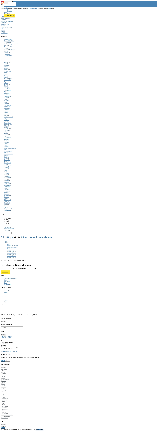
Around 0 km (10, 250)
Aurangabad (7, 123)
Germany (3, 387)
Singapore (4, 407)
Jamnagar (7, 198)
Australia (3, 370)
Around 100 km (11, 251)
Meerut (6, 103)
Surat (6, 74)
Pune (6, 72)
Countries (6, 293)
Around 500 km (11, 257)
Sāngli (6, 171)
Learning (3, 31)
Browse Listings (8, 6)
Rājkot (6, 111)
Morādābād (7, 158)
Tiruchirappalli (8, 151)
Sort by (9, 244)
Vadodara (7, 93)
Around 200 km (11, 253)
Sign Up (9, 11)
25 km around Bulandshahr (36, 237)
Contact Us (7, 291)
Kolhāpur (7, 191)
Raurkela (7, 180)
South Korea (4, 409)
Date (8, 248)
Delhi (6, 63)
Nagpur (6, 81)
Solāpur (6, 126)
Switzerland (4, 413)
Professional (7, 230)
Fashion (3, 25)
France (3, 385)
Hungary (3, 390)
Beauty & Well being (6, 27)
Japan (2, 395)
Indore (6, 83)
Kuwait (3, 397)
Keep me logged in (7, 348)
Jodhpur (6, 131)
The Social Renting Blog (10, 278)
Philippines (4, 400)
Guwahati (7, 134)
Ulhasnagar (7, 189)
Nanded (6, 179)
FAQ (5, 280)
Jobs (2, 28)
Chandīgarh (7, 129)
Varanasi (6, 112)
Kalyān (6, 100)
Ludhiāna (7, 89)
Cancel (7, 360)
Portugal (3, 401)
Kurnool (6, 206)
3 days (7, 220)
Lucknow (7, 80)
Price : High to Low (12, 247)
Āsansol (6, 197)
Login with (6, 336)
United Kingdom (5, 416)
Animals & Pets (5, 24)
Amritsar (6, 114)
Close (2, 427)
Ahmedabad (7, 69)
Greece (3, 388)
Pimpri (6, 99)
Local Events (4, 33)
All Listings (7, 227)
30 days (8, 223)
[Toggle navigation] (6, 2)
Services (3, 30)
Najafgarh (7, 94)
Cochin (6, 169)
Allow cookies (39, 429)
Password (3, 345)
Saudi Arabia (4, 406)
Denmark (3, 381)
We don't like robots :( (6, 354)
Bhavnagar (7, 177)
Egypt (3, 382)
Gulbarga (7, 201)
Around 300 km (11, 254)
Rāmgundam (8, 208)
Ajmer (6, 188)
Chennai (6, 68)
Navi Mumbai (8, 78)
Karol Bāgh (7, 195)
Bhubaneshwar (8, 154)
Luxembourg (4, 398)
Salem (6, 149)
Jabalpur (6, 120)
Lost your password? (6, 351)
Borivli (6, 167)
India (2, 391)
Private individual (9, 228)
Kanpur (6, 75)
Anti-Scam (7, 281)
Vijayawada (7, 137)
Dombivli (7, 109)
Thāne (6, 102)
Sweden (3, 412)
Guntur (6, 182)
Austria (3, 372)
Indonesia (4, 392)
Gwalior (6, 136)
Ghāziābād (7, 108)
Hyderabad (7, 71)
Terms (5, 283)
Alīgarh (6, 155)
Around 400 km (11, 256)
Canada (3, 378)
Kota (5, 152)
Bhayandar (7, 185)
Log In (9, 9)
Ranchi (6, 142)
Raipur (6, 161)
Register (6, 301)
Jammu (6, 204)
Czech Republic (5, 379)
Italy (2, 394)
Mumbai (7, 62)
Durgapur (7, 186)
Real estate (3, 22)
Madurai (6, 133)
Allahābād (7, 115)
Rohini (6, 140)
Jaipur (6, 77)
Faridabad (7, 106)
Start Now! (5, 272)
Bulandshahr (8, 210)
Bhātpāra (7, 203)
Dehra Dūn (7, 183)
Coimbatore (7, 130)
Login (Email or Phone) (7, 342)
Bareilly (6, 157)
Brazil (3, 376)
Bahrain (3, 373)
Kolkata (6, 66)
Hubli (6, 143)
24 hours (8, 218)
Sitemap (6, 292)
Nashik (6, 97)
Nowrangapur (8, 105)
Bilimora (6, 194)
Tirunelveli (7, 90)
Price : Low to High (12, 245)
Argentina (4, 369)
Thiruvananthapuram (10, 148)
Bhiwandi (7, 160)
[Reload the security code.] (1, 355)
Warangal (7, 176)
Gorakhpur (7, 96)
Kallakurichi (7, 84)
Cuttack (6, 173)
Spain (2, 410)
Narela (6, 145)
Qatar (2, 403)
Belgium (3, 375)
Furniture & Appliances (7, 21)
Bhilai (6, 164)
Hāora (6, 121)
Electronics (3, 19)
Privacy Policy (8, 284)
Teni (5, 118)
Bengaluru (7, 65)
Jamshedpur (7, 166)
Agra (6, 91)
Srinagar (6, 127)
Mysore (6, 139)
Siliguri (6, 192)
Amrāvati (7, 170)
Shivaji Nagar (8, 124)
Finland (3, 384)
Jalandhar (7, 146)
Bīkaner (6, 174)
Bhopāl (6, 87)
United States (4, 418)
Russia (3, 404)
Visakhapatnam (8, 117)
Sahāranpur (7, 200)
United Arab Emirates (7, 415)
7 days (7, 221)
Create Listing (10, 15)
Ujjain (6, 207)
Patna (6, 86)
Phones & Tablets (5, 18)
